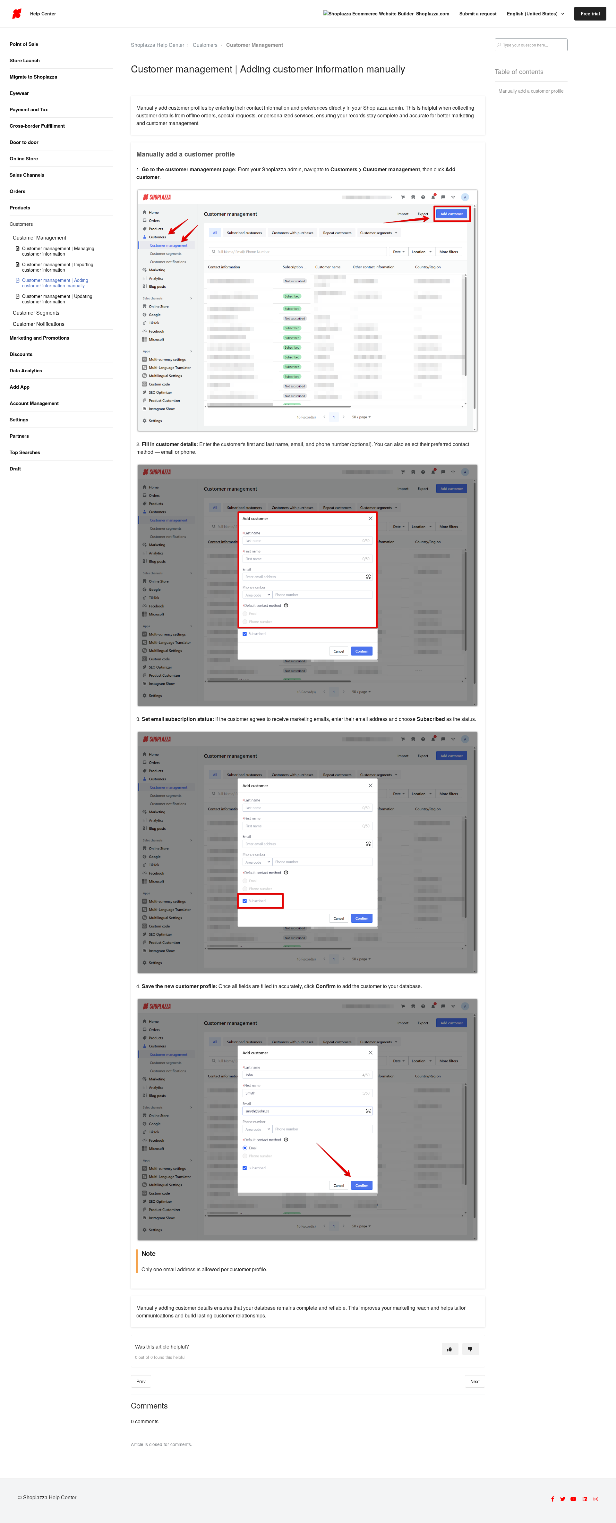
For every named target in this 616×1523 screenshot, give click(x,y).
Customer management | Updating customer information (57, 299)
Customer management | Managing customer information (58, 251)
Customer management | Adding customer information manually (55, 283)
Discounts (21, 354)
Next (475, 1381)
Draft (15, 468)
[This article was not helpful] (470, 1349)
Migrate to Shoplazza (33, 76)
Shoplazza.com (432, 13)
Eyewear (19, 93)
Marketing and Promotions (39, 337)
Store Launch (25, 60)
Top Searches (25, 452)
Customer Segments (36, 312)
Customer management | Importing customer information (57, 267)
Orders (17, 191)
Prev (141, 1381)
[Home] (17, 14)
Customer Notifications (38, 323)
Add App (20, 386)
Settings (19, 419)
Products (20, 207)
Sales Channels (27, 174)
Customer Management (39, 237)
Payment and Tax (29, 109)
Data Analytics (26, 370)
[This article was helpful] (450, 1349)
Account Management (34, 403)
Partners (19, 435)
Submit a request (478, 13)
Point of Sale (24, 43)
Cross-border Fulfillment (37, 125)
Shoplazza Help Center (157, 44)
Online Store (24, 158)
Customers (21, 223)
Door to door (24, 142)
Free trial (590, 13)
